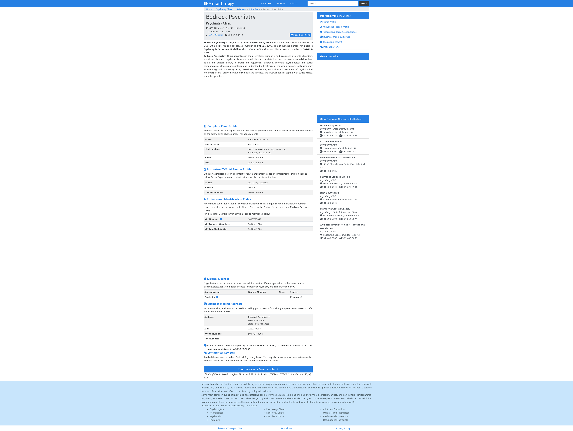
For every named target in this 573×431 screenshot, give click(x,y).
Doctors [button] (281, 3)
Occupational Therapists (335, 419)
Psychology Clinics (275, 409)
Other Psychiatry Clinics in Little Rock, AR (341, 118)
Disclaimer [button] (286, 428)
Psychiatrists (216, 416)
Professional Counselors (335, 416)
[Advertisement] (258, 102)
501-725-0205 (215, 34)
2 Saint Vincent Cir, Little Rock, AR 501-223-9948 (338, 197)
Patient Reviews (331, 46)
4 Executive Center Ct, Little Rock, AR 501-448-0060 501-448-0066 (342, 231)
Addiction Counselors (334, 409)
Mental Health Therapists (336, 412)
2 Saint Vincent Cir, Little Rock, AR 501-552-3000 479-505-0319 (338, 146)
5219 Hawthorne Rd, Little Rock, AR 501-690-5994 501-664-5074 (339, 213)
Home (209, 9)
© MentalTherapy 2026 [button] (230, 428)
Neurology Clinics (275, 412)
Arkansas (241, 9)
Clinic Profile (329, 21)
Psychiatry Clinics (224, 9)
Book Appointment (332, 41)
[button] (221, 219)
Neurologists (216, 412)
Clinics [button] (293, 3)
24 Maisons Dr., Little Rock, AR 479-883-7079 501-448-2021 (338, 130)
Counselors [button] (267, 3)
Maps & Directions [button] (301, 34)
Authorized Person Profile (335, 26)
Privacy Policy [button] (343, 428)
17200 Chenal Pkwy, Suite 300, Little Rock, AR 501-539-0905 (343, 164)
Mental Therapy (221, 3)
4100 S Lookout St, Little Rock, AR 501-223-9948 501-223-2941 (338, 181)
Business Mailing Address (336, 36)
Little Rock (254, 9)
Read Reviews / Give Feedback (258, 369)
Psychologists (217, 409)
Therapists (215, 419)
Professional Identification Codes (339, 31)
